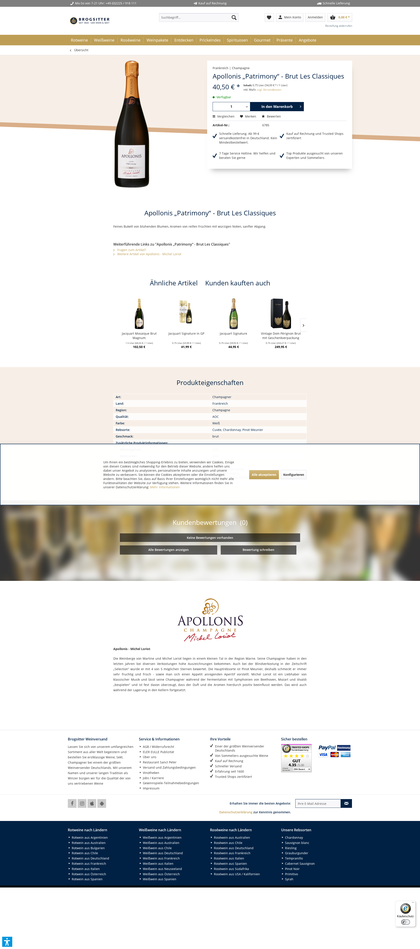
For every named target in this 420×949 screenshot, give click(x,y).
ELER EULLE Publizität (158, 752)
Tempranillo (293, 858)
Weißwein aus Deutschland (162, 853)
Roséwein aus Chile (227, 843)
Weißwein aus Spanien (159, 879)
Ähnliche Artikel (174, 282)
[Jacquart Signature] (233, 314)
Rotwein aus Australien (88, 843)
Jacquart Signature (233, 333)
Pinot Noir (292, 869)
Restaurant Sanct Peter (159, 762)
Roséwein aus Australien (231, 837)
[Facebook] (72, 803)
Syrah (288, 879)
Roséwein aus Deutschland (233, 848)
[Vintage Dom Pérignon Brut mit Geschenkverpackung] (280, 314)
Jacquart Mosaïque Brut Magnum (139, 335)
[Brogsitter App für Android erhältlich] (101, 803)
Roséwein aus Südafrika (231, 869)
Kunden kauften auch (237, 282)
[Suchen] (234, 17)
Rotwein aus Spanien (87, 879)
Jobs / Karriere (153, 778)
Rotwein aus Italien (85, 869)
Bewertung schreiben (258, 550)
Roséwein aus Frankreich (231, 853)
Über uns (149, 757)
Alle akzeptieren (264, 474)
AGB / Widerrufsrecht (158, 747)
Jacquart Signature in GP (186, 333)
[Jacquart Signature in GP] (186, 314)
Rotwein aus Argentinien (89, 837)
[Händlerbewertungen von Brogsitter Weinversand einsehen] (298, 758)
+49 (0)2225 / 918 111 (121, 3)
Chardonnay (293, 837)
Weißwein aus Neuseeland (162, 869)
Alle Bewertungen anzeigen (168, 550)
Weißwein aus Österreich (161, 874)
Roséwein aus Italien (228, 858)
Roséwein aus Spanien (230, 863)
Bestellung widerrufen (338, 26)
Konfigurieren (293, 474)
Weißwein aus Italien (157, 863)
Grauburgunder (296, 853)
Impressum (150, 788)
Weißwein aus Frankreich (161, 858)
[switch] (405, 922)
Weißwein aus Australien (160, 843)
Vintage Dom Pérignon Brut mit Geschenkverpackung (281, 335)
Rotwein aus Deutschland (90, 858)
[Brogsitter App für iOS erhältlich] (92, 803)
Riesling (290, 848)
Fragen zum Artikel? (131, 250)
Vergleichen (225, 116)
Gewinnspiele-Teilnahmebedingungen (170, 783)
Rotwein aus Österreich (88, 874)
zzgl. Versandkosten (269, 89)
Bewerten (273, 116)
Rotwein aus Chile (84, 853)
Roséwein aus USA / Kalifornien (236, 874)
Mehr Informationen (165, 487)
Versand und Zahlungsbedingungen (169, 767)
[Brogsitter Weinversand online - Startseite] (89, 21)
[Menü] (413, 903)
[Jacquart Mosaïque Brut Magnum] (139, 314)
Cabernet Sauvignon (299, 863)
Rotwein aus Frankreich (88, 863)
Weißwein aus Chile (157, 848)
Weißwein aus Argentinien (162, 837)
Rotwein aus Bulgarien (88, 848)
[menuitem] (199, 17)
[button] (7, 942)
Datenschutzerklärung (235, 812)
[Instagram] (82, 803)
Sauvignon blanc (296, 843)
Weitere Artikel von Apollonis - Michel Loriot (148, 254)
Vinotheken (150, 773)
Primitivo (291, 874)
